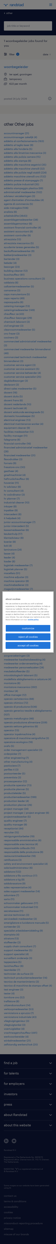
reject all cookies (28, 636)
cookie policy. (33, 620)
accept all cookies (28, 645)
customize (28, 628)
